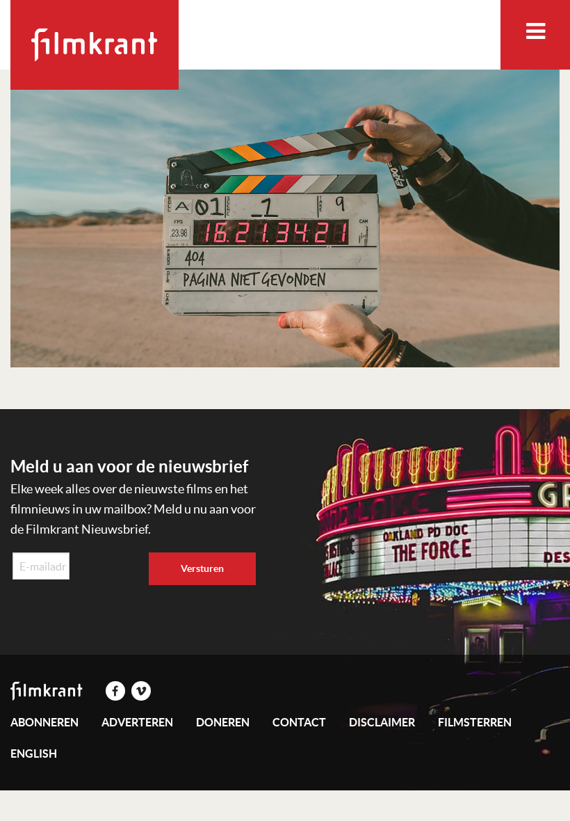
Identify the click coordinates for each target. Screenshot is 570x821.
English (33, 753)
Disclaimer (382, 722)
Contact (299, 722)
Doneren (223, 722)
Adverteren (137, 722)
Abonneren (44, 722)
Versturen (202, 568)
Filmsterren (475, 722)
